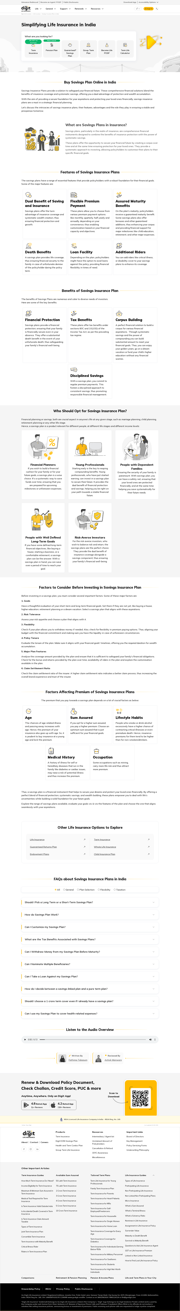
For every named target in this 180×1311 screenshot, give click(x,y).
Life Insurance (37, 839)
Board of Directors (135, 1136)
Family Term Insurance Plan (102, 1188)
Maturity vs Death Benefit (136, 1236)
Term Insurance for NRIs (101, 1203)
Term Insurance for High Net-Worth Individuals (106, 1270)
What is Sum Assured (134, 1206)
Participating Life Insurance (137, 1186)
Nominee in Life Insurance (136, 1221)
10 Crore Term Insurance (66, 1211)
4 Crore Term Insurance (66, 1201)
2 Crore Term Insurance (66, 1191)
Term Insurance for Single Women (105, 1221)
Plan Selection (86, 889)
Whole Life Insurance (105, 846)
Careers (44, 1142)
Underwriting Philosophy (138, 1150)
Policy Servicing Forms (137, 1145)
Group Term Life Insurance (68, 1150)
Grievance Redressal (29, 2)
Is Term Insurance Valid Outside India (37, 1206)
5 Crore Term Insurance (66, 1206)
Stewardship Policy (30, 1289)
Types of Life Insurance (135, 1181)
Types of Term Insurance (31, 1227)
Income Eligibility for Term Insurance (36, 1186)
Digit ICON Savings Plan (67, 1141)
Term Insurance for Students (103, 1264)
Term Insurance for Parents (102, 1193)
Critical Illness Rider (29, 1247)
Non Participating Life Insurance (139, 1191)
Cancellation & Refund (102, 1148)
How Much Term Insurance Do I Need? (37, 1181)
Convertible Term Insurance (33, 1237)
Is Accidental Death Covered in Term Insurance (37, 1212)
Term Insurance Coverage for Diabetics (103, 1240)
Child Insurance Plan (104, 854)
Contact (34, 1142)
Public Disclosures (71, 2)
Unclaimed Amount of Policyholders (102, 1142)
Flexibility (105, 889)
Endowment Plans (39, 854)
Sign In (149, 9)
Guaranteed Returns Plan (43, 846)
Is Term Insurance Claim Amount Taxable (35, 1220)
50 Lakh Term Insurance (66, 1181)
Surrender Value (132, 1231)
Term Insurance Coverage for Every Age (106, 1232)
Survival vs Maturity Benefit (136, 1240)
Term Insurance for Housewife (103, 1216)
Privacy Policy (63, 1289)
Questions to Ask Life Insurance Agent (141, 1246)
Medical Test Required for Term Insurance (34, 1199)
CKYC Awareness (100, 1153)
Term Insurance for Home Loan (104, 1226)
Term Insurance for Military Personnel (107, 1254)
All (58, 889)
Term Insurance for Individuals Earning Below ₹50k (107, 1248)
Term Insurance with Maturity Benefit (37, 1241)
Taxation (120, 889)
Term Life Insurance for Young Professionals (103, 1182)
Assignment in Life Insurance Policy (140, 1226)
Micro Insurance (132, 1201)
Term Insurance (102, 839)
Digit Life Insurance (26, 14)
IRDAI (48, 1289)
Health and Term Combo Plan (69, 1145)
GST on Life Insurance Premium (138, 1250)
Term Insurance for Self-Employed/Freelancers (101, 1209)
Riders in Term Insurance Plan (34, 1251)
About (24, 1142)
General (70, 889)
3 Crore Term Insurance (66, 1196)
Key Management (134, 1141)
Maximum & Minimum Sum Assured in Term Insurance (37, 1192)
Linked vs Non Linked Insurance (138, 1256)
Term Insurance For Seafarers (103, 1259)
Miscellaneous (98, 1157)
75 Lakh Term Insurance (66, 1186)
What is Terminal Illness (135, 1211)
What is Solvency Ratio (135, 1216)
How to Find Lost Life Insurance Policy (141, 1260)
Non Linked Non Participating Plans (140, 1196)
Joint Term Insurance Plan (32, 1232)
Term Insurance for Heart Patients (105, 1198)
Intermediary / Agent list (103, 1136)
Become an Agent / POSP (50, 2)
